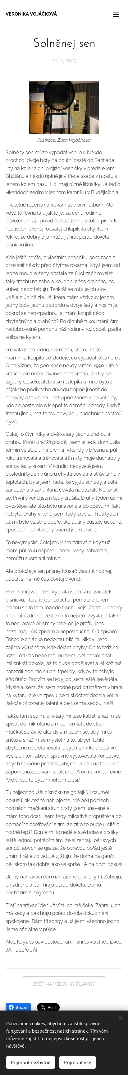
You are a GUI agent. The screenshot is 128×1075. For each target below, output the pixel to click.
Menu (116, 14)
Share (22, 1007)
